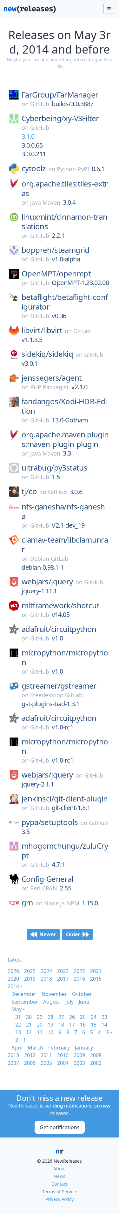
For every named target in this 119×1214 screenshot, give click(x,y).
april (17, 1047)
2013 (13, 1055)
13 (18, 1032)
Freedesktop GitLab (56, 695)
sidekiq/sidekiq (47, 354)
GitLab (82, 331)
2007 (13, 1062)
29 (40, 1016)
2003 (79, 1062)
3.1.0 (28, 136)
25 (83, 1016)
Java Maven (45, 202)
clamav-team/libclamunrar (65, 544)
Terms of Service (59, 1191)
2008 (96, 1055)
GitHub (39, 104)
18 (61, 1024)
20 (40, 1024)
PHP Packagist (49, 387)
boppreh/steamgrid (55, 250)
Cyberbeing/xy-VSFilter (60, 118)
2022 (79, 971)
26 (72, 1016)
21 (29, 1024)
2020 (13, 978)
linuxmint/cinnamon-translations (64, 221)
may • (18, 1009)
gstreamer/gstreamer (59, 686)
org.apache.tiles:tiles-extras (65, 188)
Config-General (47, 879)
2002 (96, 1062)
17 (72, 1024)
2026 (13, 971)
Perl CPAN (43, 888)
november (54, 994)
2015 (96, 978)
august (51, 1001)
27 (61, 1016)
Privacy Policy (59, 1199)
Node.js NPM (61, 903)
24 (93, 1016)
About (59, 1169)
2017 (63, 978)
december (23, 994)
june (84, 1001)
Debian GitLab (49, 558)
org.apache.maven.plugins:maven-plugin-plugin (65, 439)
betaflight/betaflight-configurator (65, 301)
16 (83, 1024)
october (82, 994)
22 (18, 1024)
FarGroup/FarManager (60, 94)
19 (50, 1024)
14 (104, 1024)
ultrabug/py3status (54, 467)
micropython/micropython (65, 657)
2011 (46, 1055)
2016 (79, 978)
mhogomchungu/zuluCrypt (65, 850)
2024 (46, 971)
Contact (59, 1184)
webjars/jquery (47, 581)
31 (18, 1016)
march (35, 1047)
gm (27, 902)
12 (29, 1032)
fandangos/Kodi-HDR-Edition (64, 406)
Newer (47, 934)
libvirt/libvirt (42, 330)
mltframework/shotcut (60, 605)
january (84, 1047)
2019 (30, 978)
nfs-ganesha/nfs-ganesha (63, 511)
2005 (46, 1062)
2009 (79, 1055)
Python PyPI (73, 169)
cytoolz (34, 168)
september (24, 1001)
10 (50, 1032)
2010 (63, 1055)
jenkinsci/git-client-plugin (65, 798)
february (59, 1047)
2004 (63, 1062)
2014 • (15, 986)
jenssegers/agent (52, 378)
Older (73, 934)
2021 (96, 971)
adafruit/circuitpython (59, 629)
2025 (30, 971)
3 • (109, 1032)
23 (104, 1016)
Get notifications (60, 1127)
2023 (63, 971)
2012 (30, 1055)
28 (50, 1016)
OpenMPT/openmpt (56, 273)
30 (29, 1016)
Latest (15, 959)
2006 (30, 1062)
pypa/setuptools (50, 822)
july (69, 1001)
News (59, 1176)
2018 (46, 978)
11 (40, 1032)
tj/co (29, 491)
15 (93, 1024)
